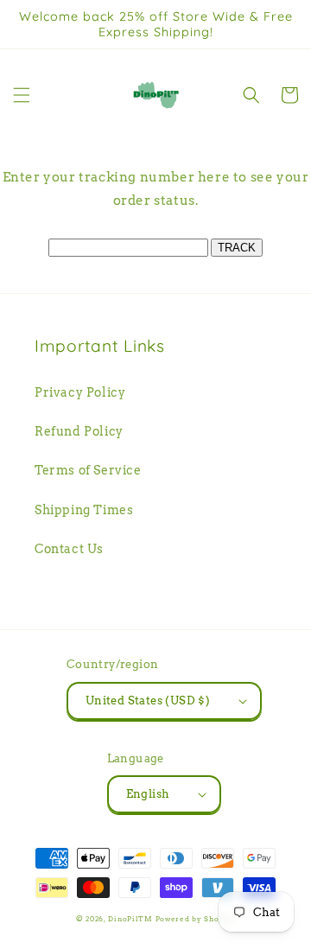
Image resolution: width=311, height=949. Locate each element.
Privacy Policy (80, 392)
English (148, 793)
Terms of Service (88, 470)
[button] (22, 95)
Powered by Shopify (196, 918)
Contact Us (69, 549)
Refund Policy (79, 431)
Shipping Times (84, 510)
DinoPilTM (130, 918)
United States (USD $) (148, 700)
